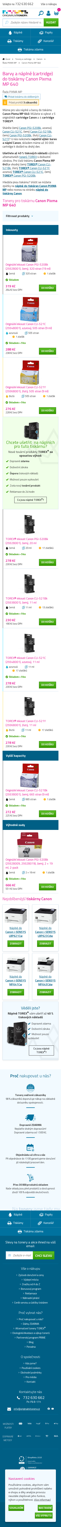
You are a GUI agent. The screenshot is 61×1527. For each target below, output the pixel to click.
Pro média (31, 1377)
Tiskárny (17, 41)
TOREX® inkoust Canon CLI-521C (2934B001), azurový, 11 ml (26, 660)
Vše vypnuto (44, 1515)
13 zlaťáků (48, 607)
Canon (39, 59)
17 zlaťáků (48, 548)
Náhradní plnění (31, 1298)
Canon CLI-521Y (34, 168)
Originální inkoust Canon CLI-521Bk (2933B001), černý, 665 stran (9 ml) (27, 792)
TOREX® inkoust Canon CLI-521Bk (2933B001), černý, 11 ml (26, 600)
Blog (31, 1342)
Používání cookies (31, 1368)
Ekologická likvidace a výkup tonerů (31, 1333)
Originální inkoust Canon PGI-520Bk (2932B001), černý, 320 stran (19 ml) (28, 266)
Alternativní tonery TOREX (30, 1328)
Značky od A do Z (31, 1284)
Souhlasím (16, 1508)
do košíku (47, 288)
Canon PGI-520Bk (30, 128)
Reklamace (31, 1293)
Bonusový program (31, 1289)
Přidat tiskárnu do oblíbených (23, 97)
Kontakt (31, 1382)
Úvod (7, 59)
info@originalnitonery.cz (27, 1409)
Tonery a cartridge (23, 59)
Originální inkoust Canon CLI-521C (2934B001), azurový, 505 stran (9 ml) (29, 326)
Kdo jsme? (31, 1363)
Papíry (48, 32)
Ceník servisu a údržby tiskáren (31, 1303)
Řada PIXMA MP (10, 62)
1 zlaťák (51, 273)
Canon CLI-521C (12, 131)
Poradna (31, 1347)
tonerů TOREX (28, 157)
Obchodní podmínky (31, 1373)
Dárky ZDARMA (31, 1324)
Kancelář (48, 41)
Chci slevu (43, 1255)
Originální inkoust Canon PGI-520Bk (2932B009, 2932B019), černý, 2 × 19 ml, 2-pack (29, 863)
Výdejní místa (31, 1280)
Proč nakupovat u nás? (31, 1319)
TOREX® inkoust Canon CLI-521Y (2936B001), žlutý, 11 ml (26, 723)
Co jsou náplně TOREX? (30, 500)
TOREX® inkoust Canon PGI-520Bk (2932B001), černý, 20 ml (27, 541)
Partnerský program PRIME (31, 1338)
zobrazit (16, 944)
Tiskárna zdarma (33, 49)
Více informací (42, 1499)
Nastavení (45, 1508)
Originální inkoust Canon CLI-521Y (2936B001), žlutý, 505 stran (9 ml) (27, 389)
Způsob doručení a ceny (31, 1275)
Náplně (17, 32)
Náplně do (15, 932)
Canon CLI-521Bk (41, 131)
